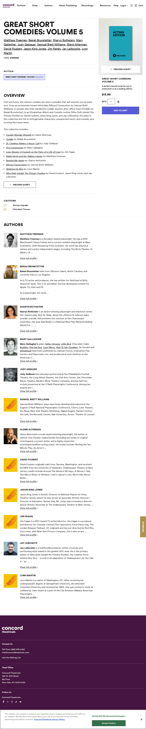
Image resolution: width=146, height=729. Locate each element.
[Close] (141, 719)
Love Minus (49, 347)
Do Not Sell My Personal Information (108, 716)
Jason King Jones (35, 48)
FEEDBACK (143, 526)
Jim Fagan (54, 48)
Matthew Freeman (15, 40)
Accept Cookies (109, 723)
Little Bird (66, 344)
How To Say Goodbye (67, 347)
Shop (35, 5)
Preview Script (122, 69)
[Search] (131, 5)
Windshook (25, 350)
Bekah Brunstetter (40, 40)
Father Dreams (52, 344)
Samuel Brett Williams (51, 44)
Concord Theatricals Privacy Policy (49, 719)
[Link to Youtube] (21, 701)
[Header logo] (8, 6)
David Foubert (13, 48)
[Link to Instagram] (12, 701)
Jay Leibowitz (71, 48)
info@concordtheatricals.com (15, 652)
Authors (48, 5)
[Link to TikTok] (17, 701)
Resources (105, 5)
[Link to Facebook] (4, 701)
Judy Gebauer (27, 44)
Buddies (24, 347)
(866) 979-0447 (18, 649)
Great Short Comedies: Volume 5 (24, 77)
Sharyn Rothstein (64, 40)
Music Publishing (68, 5)
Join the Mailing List (11, 657)
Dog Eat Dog (35, 347)
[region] (73, 719)
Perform (21, 5)
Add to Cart (120, 110)
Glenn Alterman (77, 44)
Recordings (87, 5)
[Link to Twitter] (8, 701)
